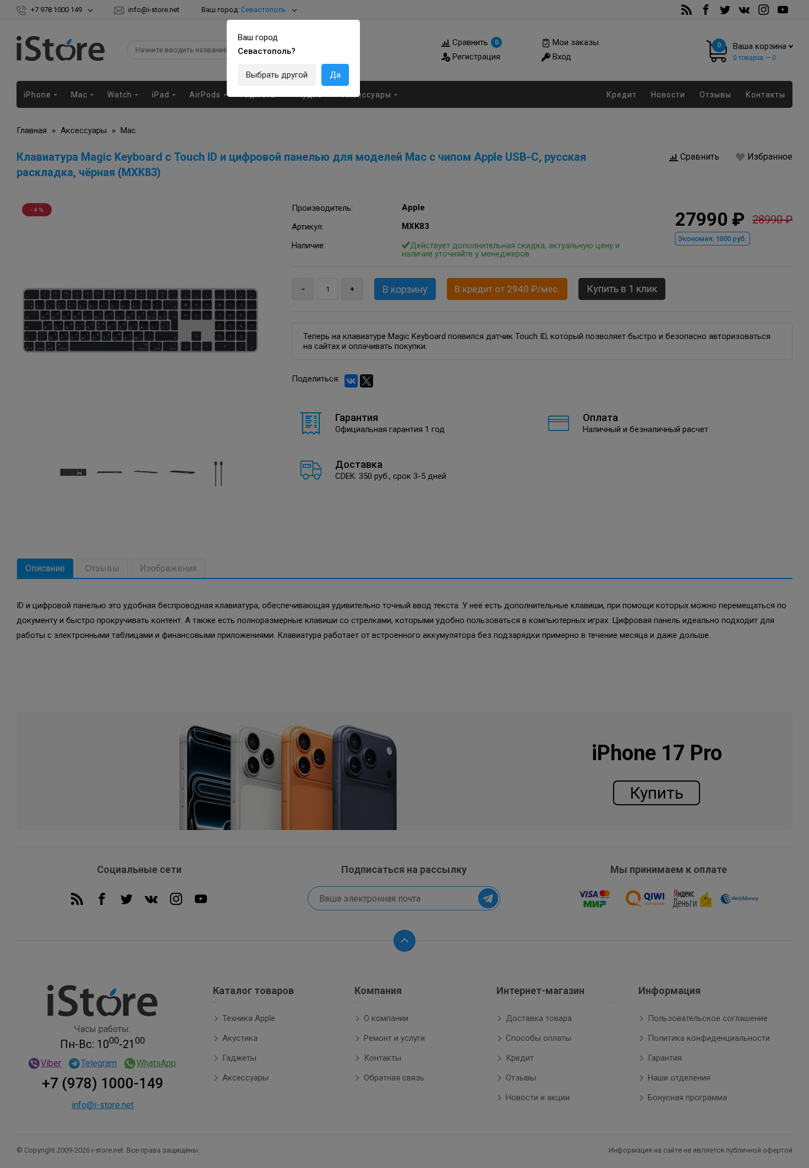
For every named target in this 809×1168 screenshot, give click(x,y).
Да (335, 75)
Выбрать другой (277, 75)
